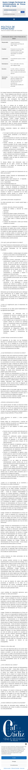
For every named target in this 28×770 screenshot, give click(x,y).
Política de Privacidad (15, 768)
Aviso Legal (22, 768)
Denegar (14, 761)
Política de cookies (7, 768)
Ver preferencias (14, 765)
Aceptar (14, 757)
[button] (26, 744)
